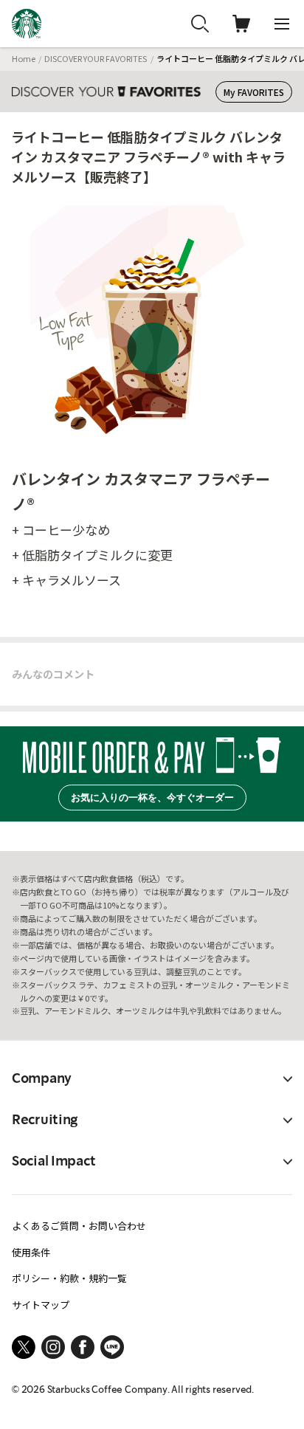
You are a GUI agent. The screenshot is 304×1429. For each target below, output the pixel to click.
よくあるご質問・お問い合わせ (79, 1226)
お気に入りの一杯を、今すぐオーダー (152, 797)
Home (23, 58)
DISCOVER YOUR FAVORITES (95, 58)
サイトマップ (40, 1305)
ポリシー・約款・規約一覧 (69, 1278)
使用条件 (31, 1252)
